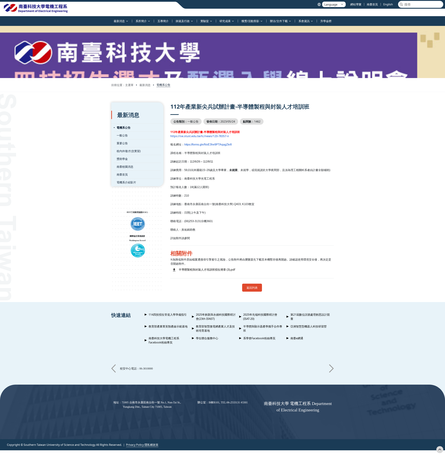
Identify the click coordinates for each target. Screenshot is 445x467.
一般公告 (122, 135)
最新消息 (145, 85)
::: (1, 19)
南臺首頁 (122, 174)
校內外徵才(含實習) (129, 151)
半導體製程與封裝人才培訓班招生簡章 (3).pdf (207, 269)
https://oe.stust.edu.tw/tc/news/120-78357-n (199, 136)
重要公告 (122, 143)
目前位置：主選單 (122, 85)
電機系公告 (163, 85)
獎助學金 (122, 159)
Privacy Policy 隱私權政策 (142, 445)
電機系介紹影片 (126, 182)
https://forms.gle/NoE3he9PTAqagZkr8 (208, 144)
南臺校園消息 (125, 167)
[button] (113, 368)
